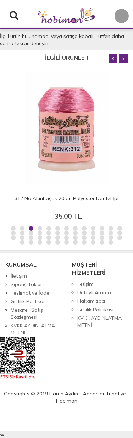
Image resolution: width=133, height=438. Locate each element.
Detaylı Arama (94, 292)
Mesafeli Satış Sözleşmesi (27, 313)
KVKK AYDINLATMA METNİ (33, 329)
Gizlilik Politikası (29, 301)
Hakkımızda (91, 301)
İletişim (19, 276)
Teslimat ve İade (30, 293)
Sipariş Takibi (26, 284)
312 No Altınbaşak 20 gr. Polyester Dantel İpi (66, 198)
